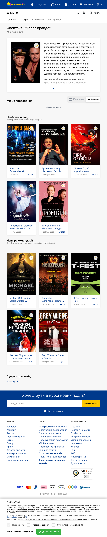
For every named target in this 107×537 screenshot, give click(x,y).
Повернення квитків (50, 436)
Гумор (10, 443)
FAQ (73, 450)
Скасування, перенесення (53, 430)
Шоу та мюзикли (16, 436)
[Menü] (91, 470)
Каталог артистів (16, 450)
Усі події (11, 426)
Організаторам (79, 460)
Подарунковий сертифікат (53, 440)
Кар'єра (75, 446)
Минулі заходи (52, 107)
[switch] (86, 476)
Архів (10, 446)
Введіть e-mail (17, 403)
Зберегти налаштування (20, 531)
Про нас (75, 426)
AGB (73, 453)
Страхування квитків (50, 453)
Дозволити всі (50, 531)
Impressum (76, 443)
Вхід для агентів (47, 450)
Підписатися (91, 403)
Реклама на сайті (80, 430)
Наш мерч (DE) (79, 456)
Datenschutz (12, 517)
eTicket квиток (47, 443)
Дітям (10, 440)
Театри (24, 19)
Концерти (12, 430)
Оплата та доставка (50, 433)
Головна (11, 19)
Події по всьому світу (19, 460)
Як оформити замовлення (53, 426)
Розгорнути (12, 381)
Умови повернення (81, 440)
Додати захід (78, 463)
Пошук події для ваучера (52, 456)
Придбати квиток (21, 157)
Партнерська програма (52, 446)
